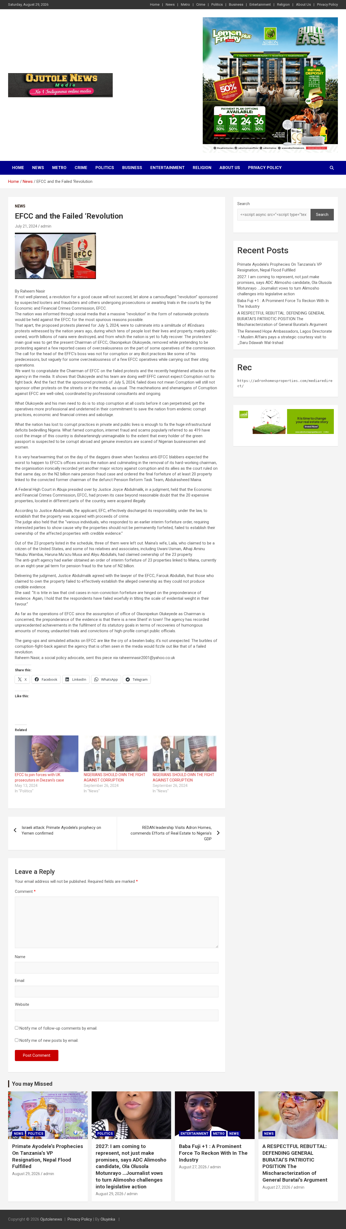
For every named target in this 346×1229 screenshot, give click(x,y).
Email (19, 980)
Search (243, 203)
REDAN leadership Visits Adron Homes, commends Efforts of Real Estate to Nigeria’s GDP (171, 833)
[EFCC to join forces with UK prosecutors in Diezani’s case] (46, 753)
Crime (200, 4)
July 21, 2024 (26, 226)
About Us (303, 4)
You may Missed (32, 1084)
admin (46, 226)
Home (154, 4)
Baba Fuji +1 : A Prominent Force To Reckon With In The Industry (213, 1153)
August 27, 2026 (193, 1167)
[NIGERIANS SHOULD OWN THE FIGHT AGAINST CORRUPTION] (115, 753)
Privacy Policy (327, 4)
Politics (217, 4)
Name (20, 956)
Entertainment (260, 4)
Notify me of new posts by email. (48, 1040)
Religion (283, 4)
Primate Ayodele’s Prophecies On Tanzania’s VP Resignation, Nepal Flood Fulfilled (47, 1156)
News (170, 4)
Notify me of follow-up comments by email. (58, 1028)
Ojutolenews (51, 1219)
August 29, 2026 (26, 1174)
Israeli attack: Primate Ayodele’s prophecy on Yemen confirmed (61, 830)
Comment (25, 891)
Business (236, 4)
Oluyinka (108, 1219)
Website (22, 1004)
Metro (185, 4)
